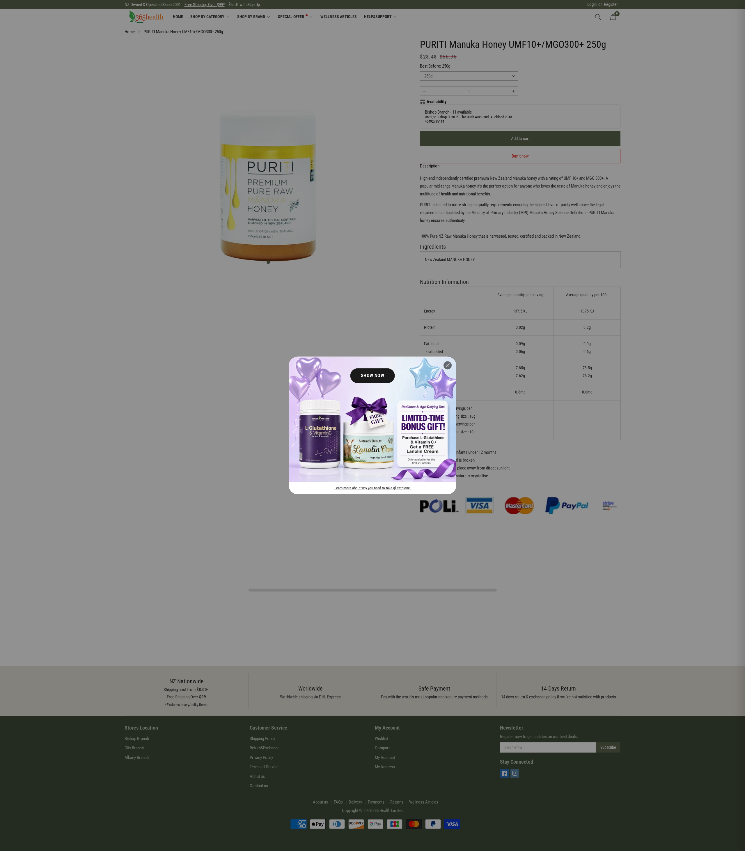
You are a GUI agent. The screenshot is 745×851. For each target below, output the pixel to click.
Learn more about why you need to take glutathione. (372, 488)
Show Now (372, 375)
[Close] (448, 365)
